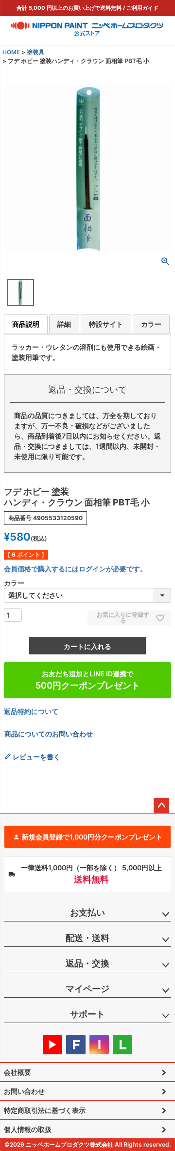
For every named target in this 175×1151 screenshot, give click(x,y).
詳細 (64, 324)
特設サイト (106, 324)
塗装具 (35, 52)
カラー (151, 324)
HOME (11, 52)
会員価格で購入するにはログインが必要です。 (75, 569)
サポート (87, 1014)
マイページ (87, 989)
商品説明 (25, 324)
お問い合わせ (24, 1091)
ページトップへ (161, 806)
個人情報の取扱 (28, 1129)
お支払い (87, 912)
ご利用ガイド (142, 7)
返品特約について (31, 711)
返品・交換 (87, 963)
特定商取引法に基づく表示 (45, 1110)
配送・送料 (87, 938)
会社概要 (17, 1072)
